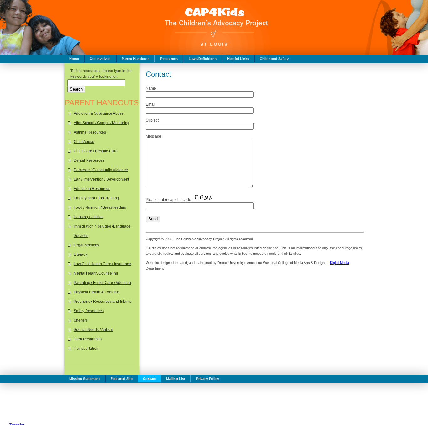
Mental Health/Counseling (96, 273)
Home (74, 58)
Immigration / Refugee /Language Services (102, 231)
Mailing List (175, 378)
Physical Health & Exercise (96, 292)
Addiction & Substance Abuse (99, 113)
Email (150, 104)
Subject (152, 120)
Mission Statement (84, 378)
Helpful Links (238, 58)
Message (153, 136)
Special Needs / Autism (93, 330)
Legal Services (86, 245)
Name (151, 88)
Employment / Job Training (96, 198)
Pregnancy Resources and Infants (102, 301)
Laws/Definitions (203, 58)
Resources (169, 58)
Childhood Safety (274, 58)
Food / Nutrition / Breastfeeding (100, 207)
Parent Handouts (135, 58)
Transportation (86, 348)
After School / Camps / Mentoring (101, 123)
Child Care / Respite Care (95, 151)
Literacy (80, 254)
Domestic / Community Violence (101, 170)
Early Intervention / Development (101, 179)
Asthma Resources (90, 132)
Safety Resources (89, 311)
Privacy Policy (207, 378)
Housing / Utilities (88, 217)
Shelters (81, 320)
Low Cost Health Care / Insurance (102, 264)
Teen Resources (88, 339)
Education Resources (92, 188)
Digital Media (339, 263)
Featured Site (122, 378)
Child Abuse (84, 141)
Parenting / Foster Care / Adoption (102, 283)
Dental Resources (89, 160)
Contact (149, 378)
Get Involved (100, 58)
